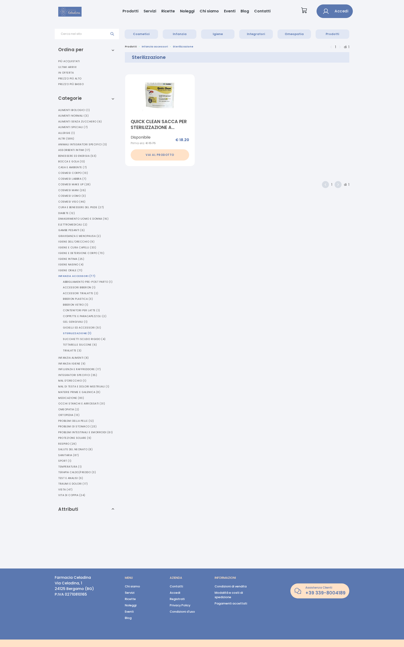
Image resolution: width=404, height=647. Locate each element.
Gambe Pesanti (71, 230)
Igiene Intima (71, 259)
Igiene (218, 34)
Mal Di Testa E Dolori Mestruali (83, 386)
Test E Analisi (70, 478)
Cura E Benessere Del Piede (81, 207)
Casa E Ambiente (72, 167)
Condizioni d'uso (182, 612)
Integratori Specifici (77, 375)
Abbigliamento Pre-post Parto (87, 282)
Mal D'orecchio (72, 380)
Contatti (262, 11)
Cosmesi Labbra (72, 179)
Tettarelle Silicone (80, 345)
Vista (65, 489)
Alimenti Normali (73, 116)
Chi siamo (209, 11)
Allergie (66, 133)
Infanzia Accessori (77, 276)
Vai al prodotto (160, 155)
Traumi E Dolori (73, 484)
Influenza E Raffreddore (79, 369)
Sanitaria (68, 455)
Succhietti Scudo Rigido (84, 339)
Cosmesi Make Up (74, 184)
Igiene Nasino (71, 264)
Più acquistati (69, 61)
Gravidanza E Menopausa (79, 236)
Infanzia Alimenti (73, 358)
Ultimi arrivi (67, 67)
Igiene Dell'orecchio (76, 241)
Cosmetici (141, 34)
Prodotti (130, 11)
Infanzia (180, 34)
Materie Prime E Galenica (79, 392)
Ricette (168, 11)
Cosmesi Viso (72, 202)
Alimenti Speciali (73, 127)
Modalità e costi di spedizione (229, 595)
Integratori (256, 34)
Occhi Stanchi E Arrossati (81, 403)
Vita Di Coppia (71, 495)
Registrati (177, 599)
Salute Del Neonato (75, 449)
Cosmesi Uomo (72, 196)
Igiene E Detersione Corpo (81, 253)
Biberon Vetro (75, 305)
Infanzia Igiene (72, 363)
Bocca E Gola (71, 161)
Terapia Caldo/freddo (77, 472)
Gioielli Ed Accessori (82, 327)
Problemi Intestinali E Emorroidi (85, 432)
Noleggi (187, 11)
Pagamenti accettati (231, 603)
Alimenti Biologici (74, 110)
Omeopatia (294, 34)
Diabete (66, 213)
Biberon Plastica (78, 299)
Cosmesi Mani (72, 190)
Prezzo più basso (71, 84)
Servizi (150, 11)
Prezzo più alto (70, 78)
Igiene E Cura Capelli (77, 247)
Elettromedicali (72, 224)
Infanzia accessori (155, 46)
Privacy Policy (180, 605)
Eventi (229, 11)
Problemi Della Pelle (76, 421)
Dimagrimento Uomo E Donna (83, 219)
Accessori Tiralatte (80, 293)
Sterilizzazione (77, 333)
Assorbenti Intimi (74, 150)
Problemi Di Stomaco (77, 426)
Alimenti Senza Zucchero (80, 121)
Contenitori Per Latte (81, 310)
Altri (66, 138)
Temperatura (70, 466)
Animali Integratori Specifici (82, 144)
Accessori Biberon (79, 287)
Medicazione (71, 398)
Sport (65, 461)
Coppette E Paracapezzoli (84, 316)
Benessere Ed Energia (77, 156)
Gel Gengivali (75, 322)
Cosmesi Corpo (73, 173)
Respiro (67, 444)
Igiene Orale (70, 270)
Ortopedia (68, 415)
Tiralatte (72, 350)
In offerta (66, 73)
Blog (245, 11)
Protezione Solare (74, 438)
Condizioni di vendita (231, 586)
